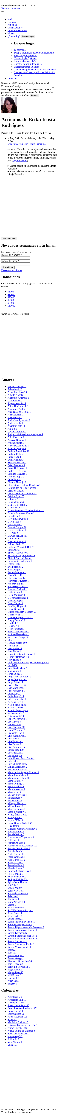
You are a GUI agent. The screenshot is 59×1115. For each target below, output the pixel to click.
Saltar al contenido (10, 8)
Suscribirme (8, 267)
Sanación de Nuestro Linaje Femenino (27, 144)
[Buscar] (53, 87)
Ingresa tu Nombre (11, 255)
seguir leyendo (20, 160)
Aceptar (34, 95)
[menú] (2, 11)
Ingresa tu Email (10, 261)
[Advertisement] (29, 207)
